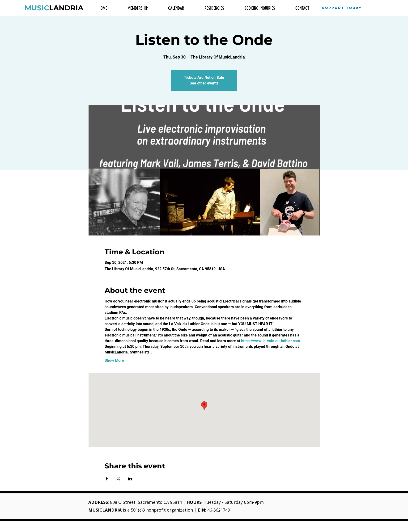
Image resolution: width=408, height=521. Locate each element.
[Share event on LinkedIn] (130, 478)
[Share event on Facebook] (107, 478)
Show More (114, 360)
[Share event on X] (118, 478)
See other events (204, 83)
